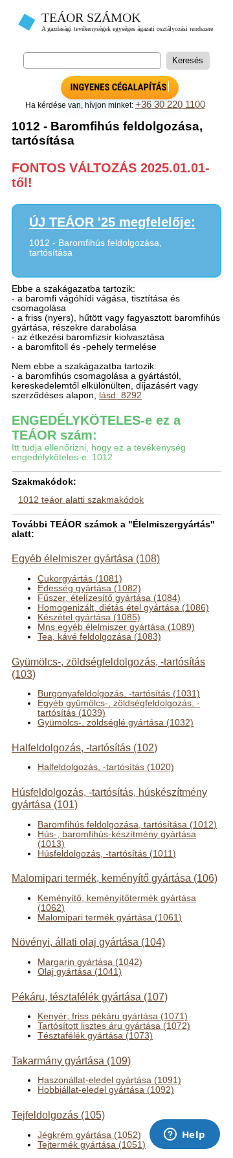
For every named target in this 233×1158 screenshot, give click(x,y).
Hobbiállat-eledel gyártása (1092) (106, 1090)
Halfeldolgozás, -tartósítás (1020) (106, 767)
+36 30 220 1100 (170, 104)
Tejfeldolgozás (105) (58, 1115)
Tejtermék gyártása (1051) (92, 1145)
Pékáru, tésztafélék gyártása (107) (90, 996)
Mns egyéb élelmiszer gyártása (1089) (116, 627)
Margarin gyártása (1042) (90, 962)
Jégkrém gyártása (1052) (89, 1135)
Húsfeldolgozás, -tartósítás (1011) (107, 853)
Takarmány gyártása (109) (71, 1060)
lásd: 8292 (120, 395)
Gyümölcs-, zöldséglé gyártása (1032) (116, 722)
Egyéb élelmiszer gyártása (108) (86, 558)
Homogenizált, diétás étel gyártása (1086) (123, 608)
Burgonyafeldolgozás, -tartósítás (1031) (119, 693)
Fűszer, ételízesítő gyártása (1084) (109, 598)
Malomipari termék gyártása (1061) (110, 917)
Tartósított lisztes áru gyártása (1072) (114, 1026)
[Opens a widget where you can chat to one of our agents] (184, 1135)
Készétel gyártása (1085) (89, 617)
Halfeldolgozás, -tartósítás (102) (84, 747)
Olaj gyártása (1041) (80, 972)
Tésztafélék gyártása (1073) (95, 1036)
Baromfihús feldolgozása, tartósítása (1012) (127, 824)
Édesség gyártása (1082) (89, 588)
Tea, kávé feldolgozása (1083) (99, 637)
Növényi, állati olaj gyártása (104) (88, 942)
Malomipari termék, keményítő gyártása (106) (114, 878)
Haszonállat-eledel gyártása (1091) (109, 1080)
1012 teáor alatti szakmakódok (81, 500)
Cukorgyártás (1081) (80, 579)
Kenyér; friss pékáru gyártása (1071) (113, 1016)
